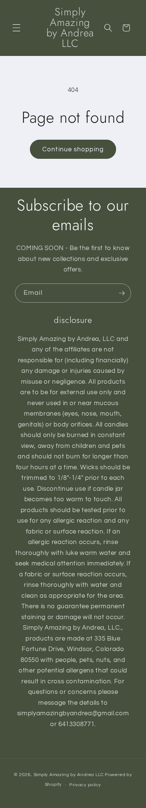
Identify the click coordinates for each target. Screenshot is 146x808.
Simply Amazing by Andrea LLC (69, 774)
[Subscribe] (122, 293)
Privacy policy (85, 784)
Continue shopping (73, 149)
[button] (16, 28)
